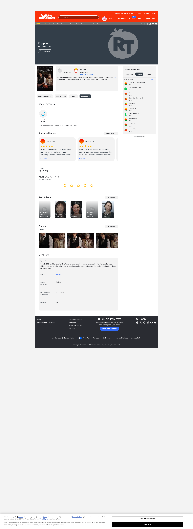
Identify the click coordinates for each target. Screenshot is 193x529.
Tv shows (122, 19)
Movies (111, 19)
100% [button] (83, 69)
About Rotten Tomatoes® (123, 13)
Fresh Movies (97, 24)
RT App (132, 19)
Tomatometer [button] (67, 72)
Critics (138, 13)
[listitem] (139, 83)
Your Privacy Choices (91, 338)
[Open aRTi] (104, 18)
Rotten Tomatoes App (83, 24)
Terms (45, 517)
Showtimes (150, 19)
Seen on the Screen (68, 24)
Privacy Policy (77, 517)
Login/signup (149, 13)
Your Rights (44, 519)
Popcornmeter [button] (84, 72)
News (140, 19)
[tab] (129, 74)
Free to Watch (54, 24)
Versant (20, 517)
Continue (147, 524)
